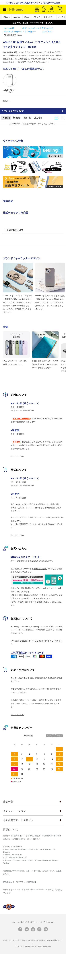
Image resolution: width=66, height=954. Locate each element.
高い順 (38, 117)
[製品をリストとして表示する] (63, 118)
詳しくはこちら (17, 456)
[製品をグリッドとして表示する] (56, 118)
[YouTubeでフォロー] (46, 929)
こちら (34, 560)
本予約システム (40, 568)
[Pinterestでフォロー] (39, 929)
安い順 (27, 117)
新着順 (16, 117)
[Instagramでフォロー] (33, 929)
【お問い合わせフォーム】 (35, 588)
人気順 (6, 117)
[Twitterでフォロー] (27, 929)
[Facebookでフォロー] (20, 929)
